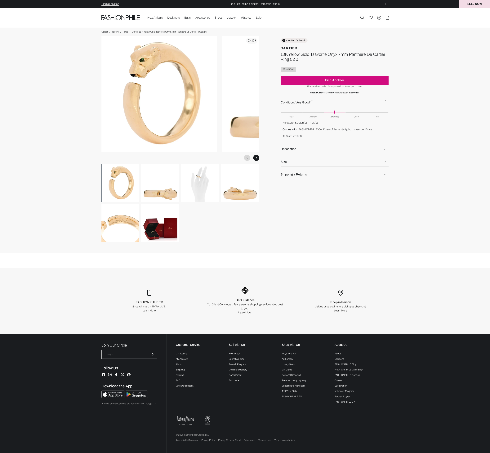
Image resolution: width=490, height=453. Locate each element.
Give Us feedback (185, 385)
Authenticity (287, 359)
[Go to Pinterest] (129, 375)
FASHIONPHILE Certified (347, 375)
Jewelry (115, 31)
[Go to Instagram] (110, 375)
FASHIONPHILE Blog (345, 364)
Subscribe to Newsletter (293, 385)
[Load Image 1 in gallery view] (120, 183)
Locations (339, 359)
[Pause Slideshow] (386, 4)
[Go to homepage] (120, 18)
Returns (180, 375)
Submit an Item (236, 359)
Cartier (104, 31)
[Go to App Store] (113, 397)
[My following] (371, 17)
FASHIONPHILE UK (345, 402)
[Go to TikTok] (116, 375)
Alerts (178, 364)
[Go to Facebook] (103, 375)
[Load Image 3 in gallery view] (200, 183)
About (338, 353)
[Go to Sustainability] (207, 420)
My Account (182, 359)
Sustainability (341, 385)
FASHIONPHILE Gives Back (349, 369)
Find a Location (110, 3)
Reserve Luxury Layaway (294, 380)
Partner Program (343, 396)
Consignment (235, 375)
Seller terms (249, 440)
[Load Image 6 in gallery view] (160, 223)
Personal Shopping (291, 375)
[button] (362, 17)
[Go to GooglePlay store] (136, 397)
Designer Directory (238, 369)
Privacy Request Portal (229, 440)
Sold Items (234, 380)
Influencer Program (344, 391)
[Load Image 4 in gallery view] (240, 183)
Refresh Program (237, 364)
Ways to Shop (289, 353)
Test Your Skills (289, 391)
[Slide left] (247, 158)
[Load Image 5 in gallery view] (120, 223)
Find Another (334, 80)
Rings (125, 31)
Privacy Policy (208, 440)
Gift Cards (287, 369)
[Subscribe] (152, 354)
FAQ (178, 380)
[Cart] (387, 17)
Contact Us (181, 353)
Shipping (180, 369)
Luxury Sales (288, 364)
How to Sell (234, 353)
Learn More (149, 310)
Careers (338, 380)
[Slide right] (256, 158)
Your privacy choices (284, 440)
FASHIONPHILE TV (292, 396)
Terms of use (264, 440)
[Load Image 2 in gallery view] (160, 183)
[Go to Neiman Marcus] (185, 420)
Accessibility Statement (187, 440)
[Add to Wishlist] (251, 41)
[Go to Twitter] (122, 375)
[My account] (379, 17)
